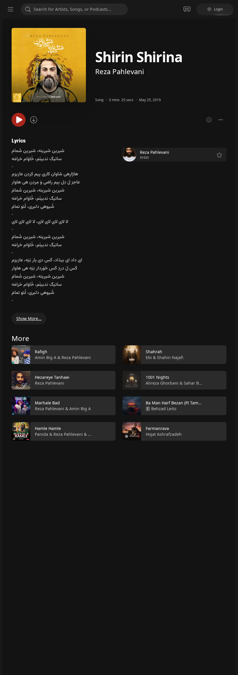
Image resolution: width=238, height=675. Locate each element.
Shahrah (154, 351)
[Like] (107, 354)
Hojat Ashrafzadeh (164, 434)
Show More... (29, 318)
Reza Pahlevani (119, 71)
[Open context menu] (220, 120)
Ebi (149, 357)
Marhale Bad (47, 403)
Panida (41, 434)
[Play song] (19, 120)
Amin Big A (45, 357)
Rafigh (41, 351)
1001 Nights (157, 377)
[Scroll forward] (232, 392)
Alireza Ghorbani (162, 383)
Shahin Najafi (170, 357)
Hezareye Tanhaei (52, 377)
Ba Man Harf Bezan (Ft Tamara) (176, 403)
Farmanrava (157, 428)
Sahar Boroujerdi (200, 383)
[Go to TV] (187, 9)
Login (218, 9)
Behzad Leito (163, 408)
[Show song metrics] (209, 120)
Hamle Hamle (48, 428)
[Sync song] (33, 120)
